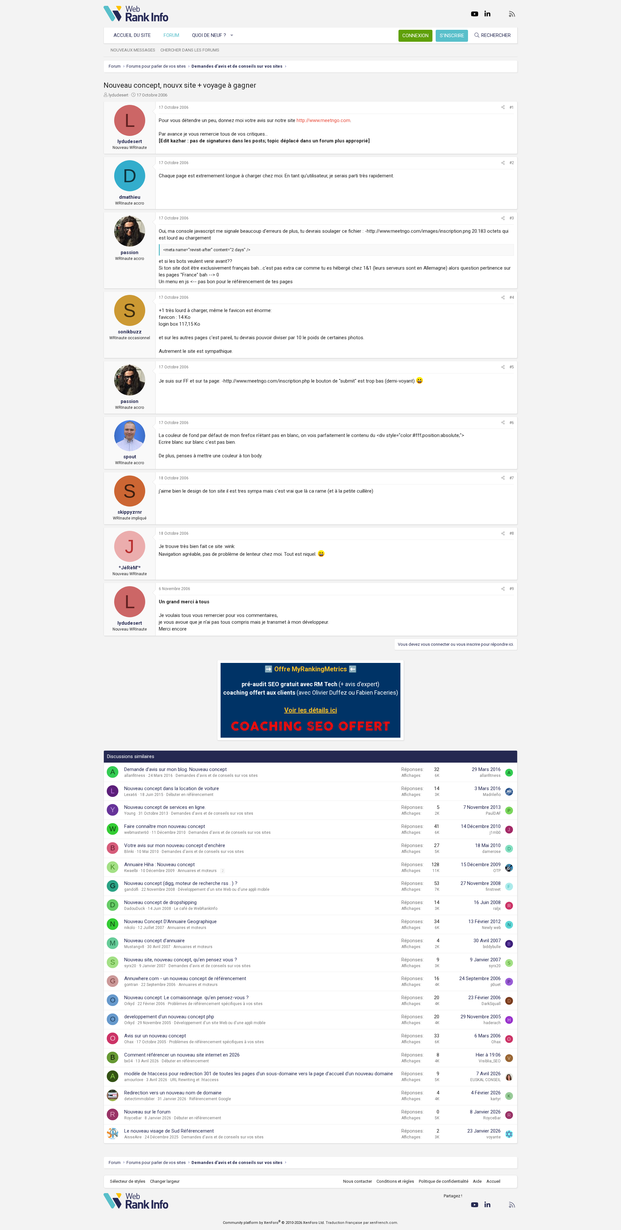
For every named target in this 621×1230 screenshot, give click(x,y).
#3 (511, 218)
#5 (511, 367)
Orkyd (129, 1003)
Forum (171, 35)
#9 (511, 589)
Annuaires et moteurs (197, 870)
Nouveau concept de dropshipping (160, 902)
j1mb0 (495, 832)
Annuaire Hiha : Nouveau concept (159, 864)
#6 (511, 422)
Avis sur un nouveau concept (155, 1036)
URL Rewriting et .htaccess (194, 1080)
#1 (511, 107)
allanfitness (134, 775)
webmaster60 (136, 832)
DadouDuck (134, 908)
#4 (511, 297)
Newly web (491, 927)
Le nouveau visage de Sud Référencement (169, 1131)
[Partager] (503, 107)
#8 (511, 533)
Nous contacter (357, 1181)
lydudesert (118, 95)
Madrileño (492, 794)
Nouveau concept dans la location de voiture (171, 788)
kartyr (496, 1099)
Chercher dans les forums (189, 50)
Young (130, 813)
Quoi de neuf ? (209, 35)
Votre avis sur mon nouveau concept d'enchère (174, 845)
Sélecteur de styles (127, 1181)
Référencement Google (210, 1099)
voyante (493, 1137)
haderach (492, 1023)
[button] (232, 35)
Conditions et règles (395, 1181)
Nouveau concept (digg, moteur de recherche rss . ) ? (180, 883)
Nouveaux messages (133, 50)
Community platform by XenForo (274, 1223)
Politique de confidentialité (443, 1181)
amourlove (133, 1080)
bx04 (128, 1061)
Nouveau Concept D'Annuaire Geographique (170, 921)
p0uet (496, 984)
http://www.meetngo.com (323, 120)
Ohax (129, 1042)
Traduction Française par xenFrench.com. (362, 1223)
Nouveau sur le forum (147, 1112)
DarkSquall (491, 1003)
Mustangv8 (134, 947)
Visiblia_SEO (490, 1061)
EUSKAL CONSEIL (485, 1080)
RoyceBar (133, 1118)
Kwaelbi (131, 870)
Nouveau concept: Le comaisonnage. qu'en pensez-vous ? (186, 998)
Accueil (493, 1181)
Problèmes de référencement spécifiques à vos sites (215, 1003)
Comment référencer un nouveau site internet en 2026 (182, 1055)
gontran (131, 984)
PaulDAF (493, 813)
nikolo (129, 927)
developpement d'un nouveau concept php (169, 1017)
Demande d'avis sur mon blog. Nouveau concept (175, 769)
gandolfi (131, 889)
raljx (497, 908)
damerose (491, 851)
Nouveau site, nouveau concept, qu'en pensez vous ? (180, 960)
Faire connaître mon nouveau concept (164, 826)
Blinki (129, 851)
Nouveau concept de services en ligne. (165, 807)
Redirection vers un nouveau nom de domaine (173, 1093)
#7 (511, 478)
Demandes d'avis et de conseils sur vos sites (217, 775)
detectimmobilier (139, 1099)
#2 (511, 163)
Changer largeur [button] (165, 1181)
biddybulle (492, 947)
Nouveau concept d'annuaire (154, 941)
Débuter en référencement (189, 794)
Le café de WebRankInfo (195, 908)
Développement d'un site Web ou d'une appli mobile (223, 889)
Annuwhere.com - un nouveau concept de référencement (185, 978)
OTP (497, 870)
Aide (477, 1181)
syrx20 (130, 966)
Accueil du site (132, 35)
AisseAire (133, 1137)
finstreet (493, 889)
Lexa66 (130, 794)
